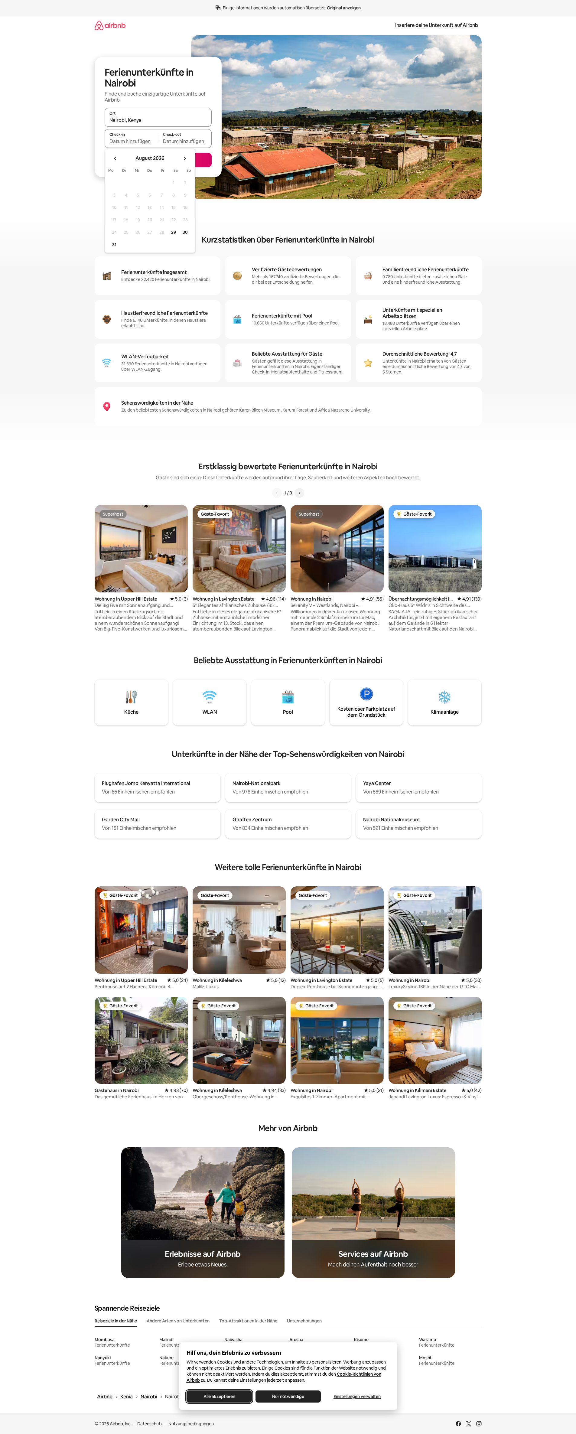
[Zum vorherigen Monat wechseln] (115, 158)
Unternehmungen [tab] (304, 1321)
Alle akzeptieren (219, 1396)
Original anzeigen (344, 8)
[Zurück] (277, 493)
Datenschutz (150, 1423)
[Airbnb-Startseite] (110, 25)
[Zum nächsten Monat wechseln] (185, 158)
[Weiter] (299, 493)
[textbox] (131, 141)
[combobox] (158, 120)
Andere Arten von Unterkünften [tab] (178, 1321)
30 (185, 232)
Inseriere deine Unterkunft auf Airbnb (436, 25)
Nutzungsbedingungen (191, 1423)
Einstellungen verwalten (357, 1396)
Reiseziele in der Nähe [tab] (116, 1321)
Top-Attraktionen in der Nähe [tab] (248, 1321)
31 (114, 244)
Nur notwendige (288, 1396)
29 (173, 232)
